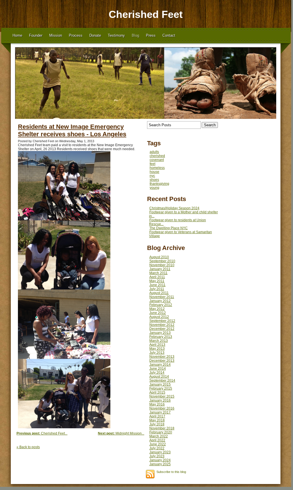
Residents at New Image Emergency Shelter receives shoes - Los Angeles (72, 130)
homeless (157, 168)
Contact (168, 35)
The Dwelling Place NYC (168, 228)
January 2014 (160, 365)
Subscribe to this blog (171, 472)
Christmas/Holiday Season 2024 (174, 208)
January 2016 (160, 400)
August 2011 (159, 293)
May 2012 (157, 309)
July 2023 (156, 456)
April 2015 (157, 392)
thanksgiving (159, 184)
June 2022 (157, 444)
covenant (157, 160)
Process (75, 35)
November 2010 (161, 265)
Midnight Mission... (121, 433)
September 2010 (162, 261)
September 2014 (162, 381)
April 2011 (157, 277)
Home (17, 35)
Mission (55, 35)
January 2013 (160, 333)
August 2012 (159, 317)
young (154, 188)
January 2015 (160, 384)
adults (154, 152)
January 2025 (160, 464)
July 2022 (156, 448)
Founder (35, 35)
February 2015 (160, 388)
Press (151, 35)
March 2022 (158, 436)
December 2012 (161, 329)
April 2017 (157, 416)
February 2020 (160, 432)
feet (152, 164)
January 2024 (160, 460)
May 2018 (157, 420)
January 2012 (160, 301)
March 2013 (158, 341)
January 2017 (160, 412)
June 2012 (157, 313)
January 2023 (160, 452)
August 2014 (159, 377)
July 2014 (156, 373)
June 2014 (157, 369)
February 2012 (160, 305)
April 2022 (157, 440)
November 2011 (161, 297)
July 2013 (156, 353)
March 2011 (158, 273)
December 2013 (161, 361)
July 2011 (156, 289)
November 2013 (161, 357)
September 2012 (162, 321)
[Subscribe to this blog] (150, 474)
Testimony (116, 35)
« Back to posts (28, 447)
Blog (135, 35)
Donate (95, 35)
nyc (152, 176)
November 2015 (161, 396)
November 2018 (161, 428)
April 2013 (157, 345)
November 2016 (161, 408)
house (154, 172)
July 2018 (156, 424)
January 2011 (159, 269)
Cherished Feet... (41, 433)
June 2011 (157, 285)
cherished (157, 156)
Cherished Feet (146, 14)
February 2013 (160, 337)
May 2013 (157, 349)
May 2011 (156, 281)
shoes (154, 180)
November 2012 (161, 325)
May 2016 (157, 404)
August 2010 (159, 257)
